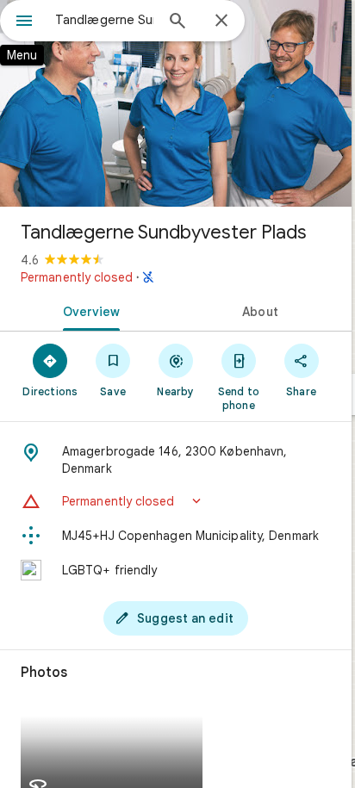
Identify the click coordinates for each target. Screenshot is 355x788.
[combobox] (104, 19)
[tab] (87, 310)
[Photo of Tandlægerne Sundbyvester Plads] (176, 103)
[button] (176, 501)
